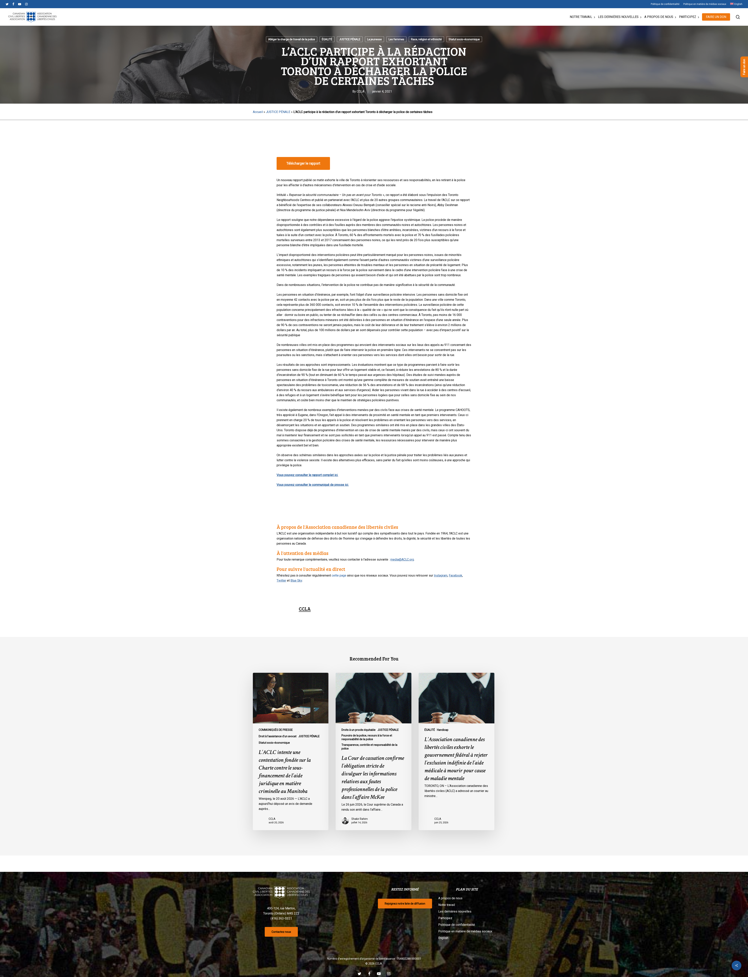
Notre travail (446, 905)
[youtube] (19, 4)
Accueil (258, 112)
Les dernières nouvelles (454, 911)
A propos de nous (450, 898)
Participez (445, 918)
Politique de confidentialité (456, 925)
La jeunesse (374, 39)
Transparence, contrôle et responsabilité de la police (369, 746)
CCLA (360, 91)
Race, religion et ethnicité (426, 39)
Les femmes (396, 39)
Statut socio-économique (464, 39)
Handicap (442, 729)
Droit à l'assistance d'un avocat (277, 736)
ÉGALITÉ (327, 39)
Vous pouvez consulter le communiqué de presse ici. (313, 485)
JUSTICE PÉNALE (349, 39)
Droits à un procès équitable (358, 729)
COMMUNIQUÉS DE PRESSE (276, 729)
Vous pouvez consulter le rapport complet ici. (307, 475)
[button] (303, 163)
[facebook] (13, 4)
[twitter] (7, 4)
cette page (339, 575)
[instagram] (26, 4)
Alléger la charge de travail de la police (291, 39)
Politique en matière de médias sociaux (465, 931)
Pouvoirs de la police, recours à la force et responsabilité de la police (366, 737)
